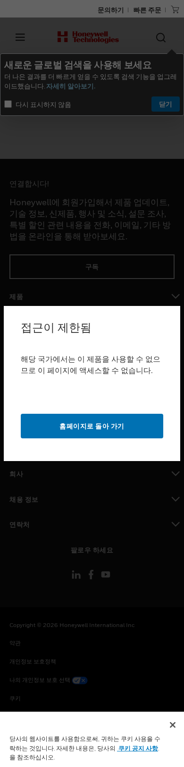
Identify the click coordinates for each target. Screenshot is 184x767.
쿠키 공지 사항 (137, 748)
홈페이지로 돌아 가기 (92, 426)
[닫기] (172, 725)
